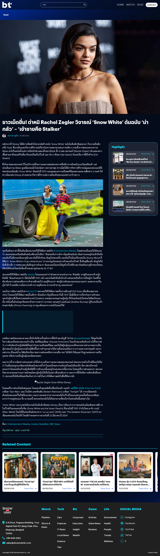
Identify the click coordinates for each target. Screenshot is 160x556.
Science (61, 541)
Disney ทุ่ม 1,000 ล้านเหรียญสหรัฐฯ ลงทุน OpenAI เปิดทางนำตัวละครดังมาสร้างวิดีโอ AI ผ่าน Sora (134, 486)
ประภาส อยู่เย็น (13, 135)
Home (120, 4)
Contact (152, 5)
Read (140, 4)
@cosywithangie (82, 338)
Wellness (108, 541)
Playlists (46, 517)
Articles (92, 517)
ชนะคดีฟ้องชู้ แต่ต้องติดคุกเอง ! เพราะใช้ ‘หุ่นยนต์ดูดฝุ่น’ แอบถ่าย (139, 194)
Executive (78, 523)
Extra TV (32, 291)
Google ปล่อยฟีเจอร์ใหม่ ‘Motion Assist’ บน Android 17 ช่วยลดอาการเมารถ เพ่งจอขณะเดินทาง (139, 163)
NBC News (55, 424)
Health (107, 523)
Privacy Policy (153, 552)
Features (61, 523)
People (107, 529)
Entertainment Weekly (65, 251)
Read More (146, 154)
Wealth (76, 535)
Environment (110, 517)
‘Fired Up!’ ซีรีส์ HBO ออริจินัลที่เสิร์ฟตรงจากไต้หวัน (57, 483)
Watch (130, 4)
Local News (63, 535)
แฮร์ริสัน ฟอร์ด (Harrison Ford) (86, 388)
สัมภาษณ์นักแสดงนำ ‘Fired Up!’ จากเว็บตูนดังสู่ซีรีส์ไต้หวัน (19, 483)
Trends (107, 535)
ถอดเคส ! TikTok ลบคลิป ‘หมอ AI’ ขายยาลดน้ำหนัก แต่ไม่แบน (95, 483)
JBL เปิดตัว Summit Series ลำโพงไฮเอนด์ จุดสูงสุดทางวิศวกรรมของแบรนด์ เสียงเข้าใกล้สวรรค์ (139, 179)
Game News (94, 523)
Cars (59, 517)
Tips (59, 547)
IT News (61, 529)
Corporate (78, 517)
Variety (31, 274)
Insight (76, 529)
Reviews (92, 529)
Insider (34, 424)
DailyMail (43, 424)
